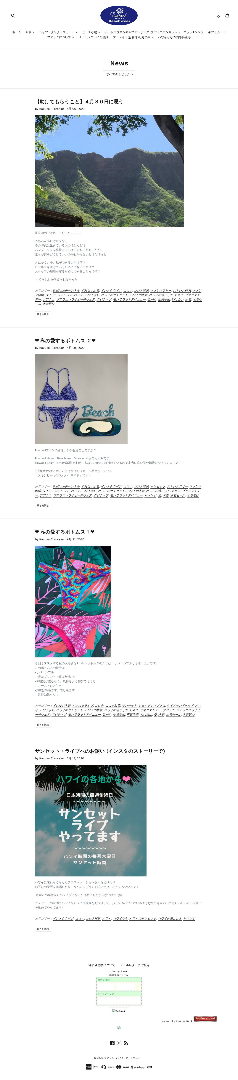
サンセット (157, 486)
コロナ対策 (141, 290)
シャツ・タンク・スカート (57, 32)
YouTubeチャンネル (66, 290)
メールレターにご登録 (93, 37)
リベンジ (150, 495)
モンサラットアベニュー (129, 299)
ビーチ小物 (90, 32)
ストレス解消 (182, 290)
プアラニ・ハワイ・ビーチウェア (122, 1058)
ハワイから (92, 295)
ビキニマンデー (150, 710)
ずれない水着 (90, 290)
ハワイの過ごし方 (161, 295)
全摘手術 (164, 299)
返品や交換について (102, 965)
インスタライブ (111, 290)
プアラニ (48, 299)
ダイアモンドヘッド (59, 295)
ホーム (16, 32)
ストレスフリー (160, 290)
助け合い (178, 299)
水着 (29, 32)
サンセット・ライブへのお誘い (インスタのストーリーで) (100, 751)
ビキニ (179, 295)
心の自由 (146, 714)
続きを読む (43, 314)
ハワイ (78, 295)
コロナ (127, 290)
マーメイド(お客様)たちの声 (132, 37)
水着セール (177, 495)
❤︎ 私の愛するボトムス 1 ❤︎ (64, 532)
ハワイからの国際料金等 (174, 37)
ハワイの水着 (138, 295)
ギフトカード (217, 32)
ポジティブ (104, 299)
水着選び (48, 304)
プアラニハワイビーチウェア (75, 299)
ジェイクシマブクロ (151, 705)
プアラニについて (59, 37)
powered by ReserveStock (177, 1021)
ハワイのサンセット (114, 295)
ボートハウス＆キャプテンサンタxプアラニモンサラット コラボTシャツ (153, 32)
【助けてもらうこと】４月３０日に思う (79, 101)
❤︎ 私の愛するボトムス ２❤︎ (65, 340)
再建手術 (133, 714)
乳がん (151, 299)
